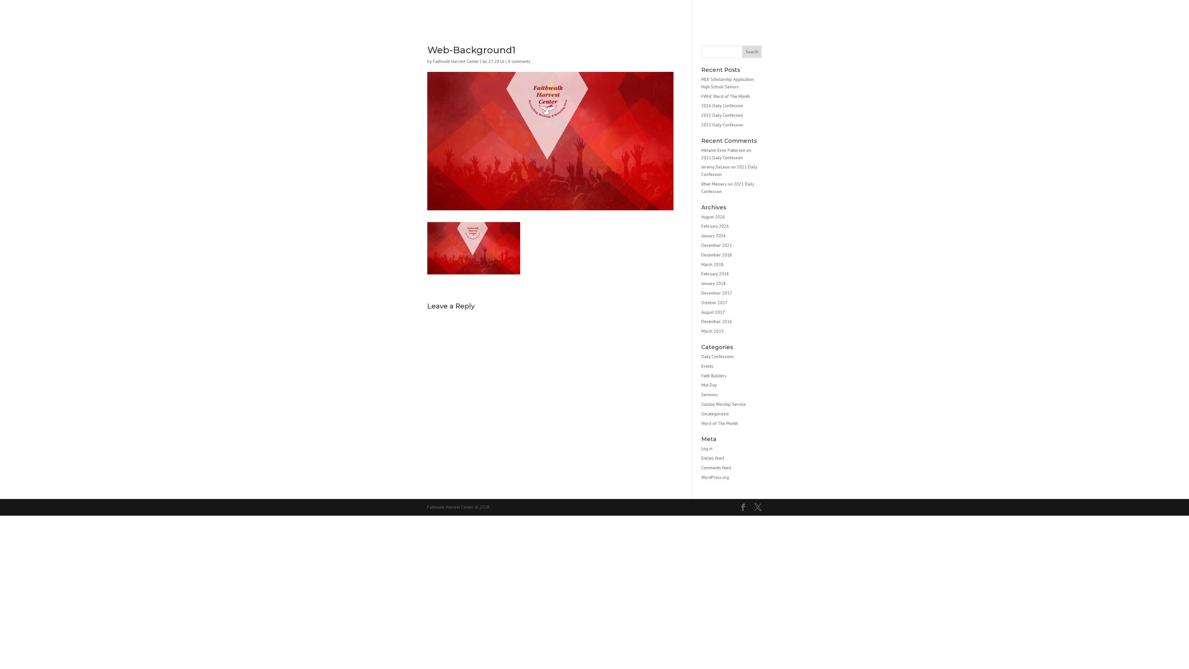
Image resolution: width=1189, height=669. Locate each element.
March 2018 (712, 264)
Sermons (709, 394)
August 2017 (713, 312)
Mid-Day (709, 385)
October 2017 (714, 302)
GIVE (657, 14)
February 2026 (715, 226)
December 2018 (716, 255)
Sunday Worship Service (723, 404)
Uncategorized (715, 414)
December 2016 (716, 321)
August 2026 (713, 217)
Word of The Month (719, 423)
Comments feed (716, 467)
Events (707, 366)
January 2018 (713, 283)
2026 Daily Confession (722, 105)
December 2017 (716, 293)
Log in (706, 448)
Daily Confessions (717, 356)
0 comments (519, 61)
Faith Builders (713, 375)
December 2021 (716, 245)
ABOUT (498, 14)
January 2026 (713, 235)
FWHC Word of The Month (725, 96)
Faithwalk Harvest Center (456, 61)
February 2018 (715, 274)
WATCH (613, 14)
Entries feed (712, 458)
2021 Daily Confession (722, 125)
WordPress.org (715, 477)
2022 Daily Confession (722, 115)
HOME (451, 14)
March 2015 (712, 331)
